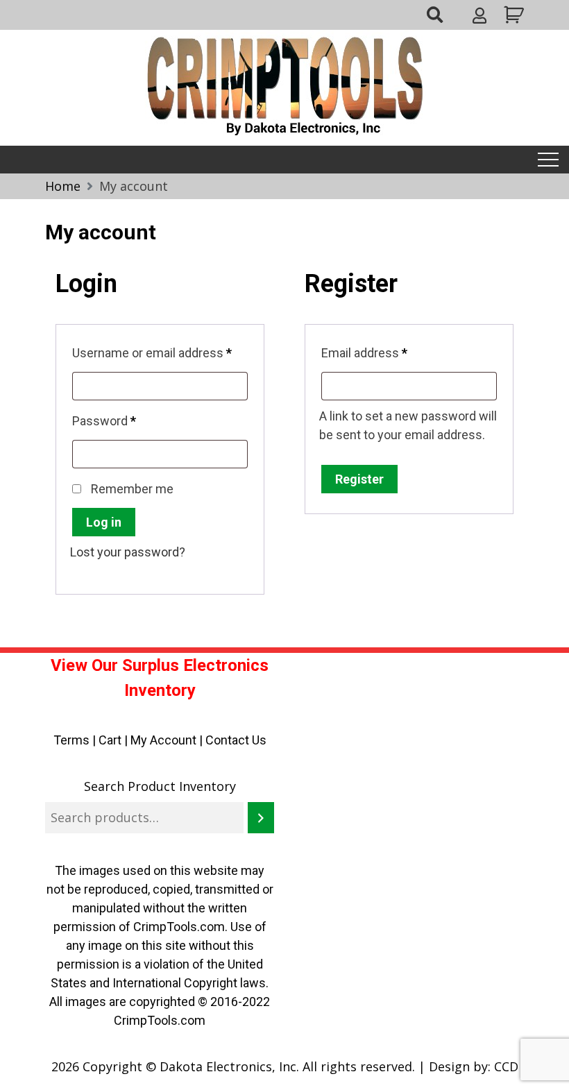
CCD (506, 1066)
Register (359, 479)
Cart (110, 740)
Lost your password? (127, 552)
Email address (364, 352)
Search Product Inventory (160, 786)
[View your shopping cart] (512, 15)
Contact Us (235, 740)
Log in (103, 522)
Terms (71, 740)
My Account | (167, 740)
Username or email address (152, 352)
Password (104, 420)
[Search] (261, 817)
